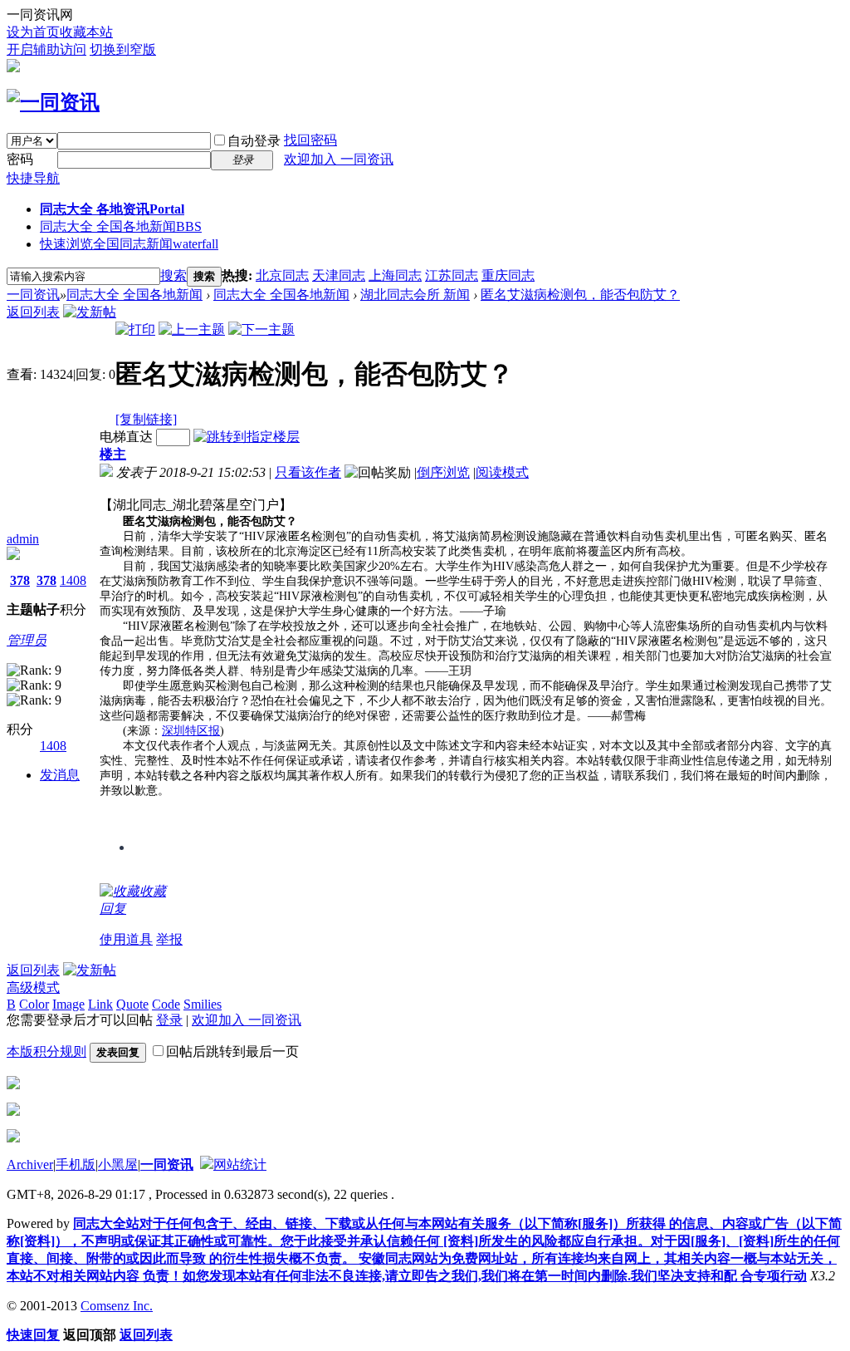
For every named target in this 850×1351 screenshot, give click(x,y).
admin (23, 539)
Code (166, 1004)
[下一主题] (261, 329)
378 (20, 580)
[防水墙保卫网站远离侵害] (206, 1164)
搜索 (173, 275)
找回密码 (310, 140)
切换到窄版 (123, 49)
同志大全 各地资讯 (112, 209)
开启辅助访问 (46, 49)
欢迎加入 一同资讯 (338, 159)
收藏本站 (86, 32)
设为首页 (33, 32)
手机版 (75, 1164)
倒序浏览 (443, 472)
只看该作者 (308, 472)
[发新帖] (89, 312)
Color (34, 1004)
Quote (132, 1004)
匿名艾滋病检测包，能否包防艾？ (580, 294)
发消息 (60, 775)
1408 (73, 580)
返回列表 (33, 312)
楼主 (113, 454)
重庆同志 (508, 275)
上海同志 (395, 275)
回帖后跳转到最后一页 (232, 1051)
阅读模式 (502, 472)
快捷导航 (33, 178)
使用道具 (126, 939)
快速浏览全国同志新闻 (129, 244)
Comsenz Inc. (117, 1306)
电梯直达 (126, 437)
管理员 (26, 640)
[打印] (135, 329)
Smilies (202, 1004)
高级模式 (33, 987)
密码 (20, 159)
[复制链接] (146, 419)
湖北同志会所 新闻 (415, 294)
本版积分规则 (46, 1051)
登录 (169, 1020)
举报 (169, 939)
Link (100, 1004)
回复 (113, 908)
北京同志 (282, 275)
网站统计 (239, 1164)
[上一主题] (192, 329)
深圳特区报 (191, 731)
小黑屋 (118, 1164)
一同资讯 (33, 294)
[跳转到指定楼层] (246, 437)
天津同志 (338, 275)
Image (68, 1004)
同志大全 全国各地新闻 (121, 226)
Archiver (30, 1164)
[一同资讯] (53, 102)
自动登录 (254, 141)
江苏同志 (451, 275)
